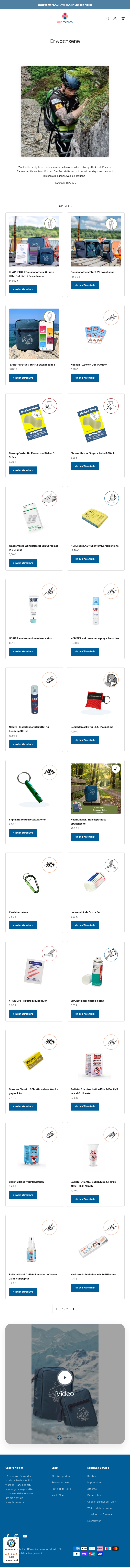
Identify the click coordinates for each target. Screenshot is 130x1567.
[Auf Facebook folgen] (7, 1536)
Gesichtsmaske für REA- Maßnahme (92, 726)
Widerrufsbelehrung (99, 1507)
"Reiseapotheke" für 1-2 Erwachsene (92, 271)
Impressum (94, 1482)
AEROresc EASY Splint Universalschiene (95, 545)
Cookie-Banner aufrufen (101, 1501)
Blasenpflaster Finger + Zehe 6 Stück (93, 453)
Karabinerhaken (18, 912)
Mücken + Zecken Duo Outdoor (89, 364)
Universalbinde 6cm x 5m (85, 912)
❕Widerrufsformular (100, 1514)
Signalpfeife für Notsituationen (27, 819)
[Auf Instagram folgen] (16, 1536)
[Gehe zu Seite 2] (73, 1309)
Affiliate (92, 1488)
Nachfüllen (57, 1495)
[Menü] (17, 1539)
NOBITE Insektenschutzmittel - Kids (30, 638)
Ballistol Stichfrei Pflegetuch (26, 1181)
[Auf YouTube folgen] (25, 1536)
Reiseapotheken (61, 1482)
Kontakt (92, 1476)
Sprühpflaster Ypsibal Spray (87, 1000)
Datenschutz (94, 1495)
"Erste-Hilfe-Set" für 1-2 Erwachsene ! (32, 364)
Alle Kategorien (60, 1476)
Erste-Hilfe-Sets (61, 1488)
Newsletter (94, 1520)
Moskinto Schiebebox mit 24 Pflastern (93, 1274)
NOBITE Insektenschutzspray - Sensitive (95, 638)
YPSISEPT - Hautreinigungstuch (28, 1000)
